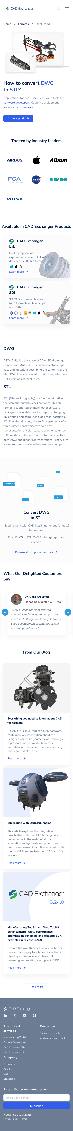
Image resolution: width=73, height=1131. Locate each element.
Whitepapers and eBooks (53, 1038)
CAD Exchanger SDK (14, 1047)
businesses (26, 107)
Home (7, 24)
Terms (24, 1119)
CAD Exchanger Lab (13, 1052)
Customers (9, 1064)
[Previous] (5, 612)
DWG (47, 83)
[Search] (59, 9)
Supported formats (50, 1033)
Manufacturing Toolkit (14, 1037)
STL (14, 89)
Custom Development (14, 1042)
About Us (8, 1069)
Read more (36, 987)
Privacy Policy (10, 1119)
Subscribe (36, 1106)
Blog (5, 1074)
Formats (23, 24)
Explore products (18, 118)
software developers (16, 103)
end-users (31, 98)
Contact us (9, 1078)
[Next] (68, 612)
